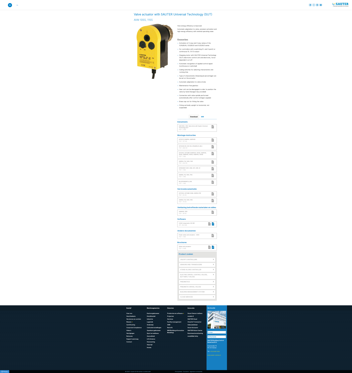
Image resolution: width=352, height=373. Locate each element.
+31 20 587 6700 (215, 351)
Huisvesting (151, 342)
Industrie (150, 319)
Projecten (170, 316)
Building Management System (192, 292)
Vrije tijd (149, 344)
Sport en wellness (153, 333)
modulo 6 (191, 316)
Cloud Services (186, 297)
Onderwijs (150, 325)
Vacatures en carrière (133, 319)
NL (17, 5)
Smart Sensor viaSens (195, 313)
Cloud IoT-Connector (194, 322)
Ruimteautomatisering (195, 333)
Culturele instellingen (154, 327)
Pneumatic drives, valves (190, 287)
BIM (202, 117)
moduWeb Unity (193, 336)
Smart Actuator (193, 327)
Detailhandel (151, 316)
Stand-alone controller (190, 270)
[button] (4, 371)
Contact (129, 342)
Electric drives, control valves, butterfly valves (193, 276)
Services (170, 319)
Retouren (129, 336)
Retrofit (170, 327)
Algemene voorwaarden (196, 371)
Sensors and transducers (191, 264)
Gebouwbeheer (193, 325)
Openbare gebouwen (154, 330)
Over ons (129, 313)
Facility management (174, 322)
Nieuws (128, 322)
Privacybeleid (178, 371)
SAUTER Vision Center (195, 330)
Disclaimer (186, 371)
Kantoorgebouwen (153, 313)
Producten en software (175, 313)
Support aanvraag (132, 339)
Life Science (151, 339)
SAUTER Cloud (192, 319)
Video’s (128, 330)
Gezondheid (151, 336)
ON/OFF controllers (188, 259)
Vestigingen (130, 333)
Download (194, 117)
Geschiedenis (131, 316)
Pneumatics (185, 282)
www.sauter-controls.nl (214, 355)
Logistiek (150, 322)
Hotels (149, 347)
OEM (168, 325)
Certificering (130, 325)
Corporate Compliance (134, 327)
